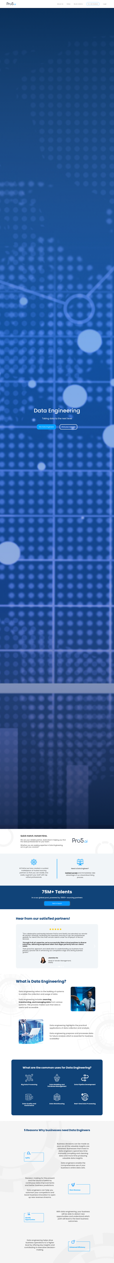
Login (105, 4)
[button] (19, 946)
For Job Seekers (93, 4)
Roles (68, 4)
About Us (60, 4)
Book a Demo (78, 4)
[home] (11, 4)
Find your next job (68, 427)
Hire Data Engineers (46, 427)
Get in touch (57, 903)
